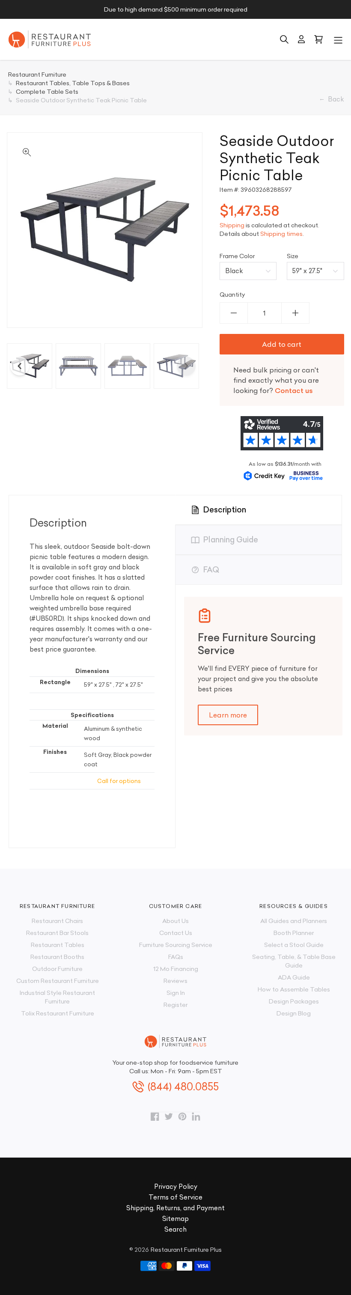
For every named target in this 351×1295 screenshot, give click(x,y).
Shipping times (281, 234)
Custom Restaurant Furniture (57, 981)
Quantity (232, 294)
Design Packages (294, 1001)
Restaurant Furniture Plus (186, 1249)
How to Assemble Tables (294, 989)
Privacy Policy (175, 1186)
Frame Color (237, 256)
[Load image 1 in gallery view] (29, 366)
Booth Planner (294, 933)
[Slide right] (186, 366)
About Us (175, 921)
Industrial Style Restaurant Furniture (57, 997)
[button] (338, 39)
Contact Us (175, 933)
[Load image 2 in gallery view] (78, 366)
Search (175, 1229)
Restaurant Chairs (57, 921)
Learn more (228, 715)
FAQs (175, 957)
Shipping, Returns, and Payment (175, 1208)
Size (292, 256)
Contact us (294, 390)
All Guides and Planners (293, 921)
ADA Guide (294, 977)
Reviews (175, 981)
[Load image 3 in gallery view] (127, 366)
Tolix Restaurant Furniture (57, 1013)
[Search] (284, 39)
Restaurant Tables (57, 945)
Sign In (176, 993)
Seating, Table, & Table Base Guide (294, 961)
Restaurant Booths (57, 957)
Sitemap (175, 1219)
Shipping (232, 225)
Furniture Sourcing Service (175, 945)
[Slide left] (19, 366)
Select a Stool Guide (294, 945)
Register (175, 1005)
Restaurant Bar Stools (57, 933)
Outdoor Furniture (57, 969)
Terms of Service (175, 1197)
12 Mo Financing (175, 969)
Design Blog (294, 1013)
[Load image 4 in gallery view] (176, 366)
